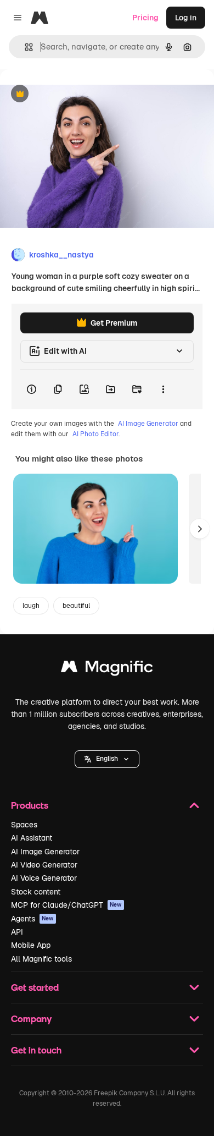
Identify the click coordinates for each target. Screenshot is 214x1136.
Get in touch (36, 1050)
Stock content (35, 892)
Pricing (145, 18)
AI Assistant (31, 838)
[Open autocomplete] (24, 47)
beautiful (76, 605)
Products (29, 805)
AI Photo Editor (95, 434)
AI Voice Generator (44, 878)
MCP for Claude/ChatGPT (66, 905)
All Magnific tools (41, 959)
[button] (107, 759)
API (17, 932)
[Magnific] (107, 669)
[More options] (163, 389)
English (107, 758)
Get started (35, 987)
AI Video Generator (44, 865)
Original (70, 94)
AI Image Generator (148, 423)
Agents (32, 919)
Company (31, 1018)
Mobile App (30, 945)
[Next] (200, 529)
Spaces (24, 825)
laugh (31, 605)
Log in (185, 18)
